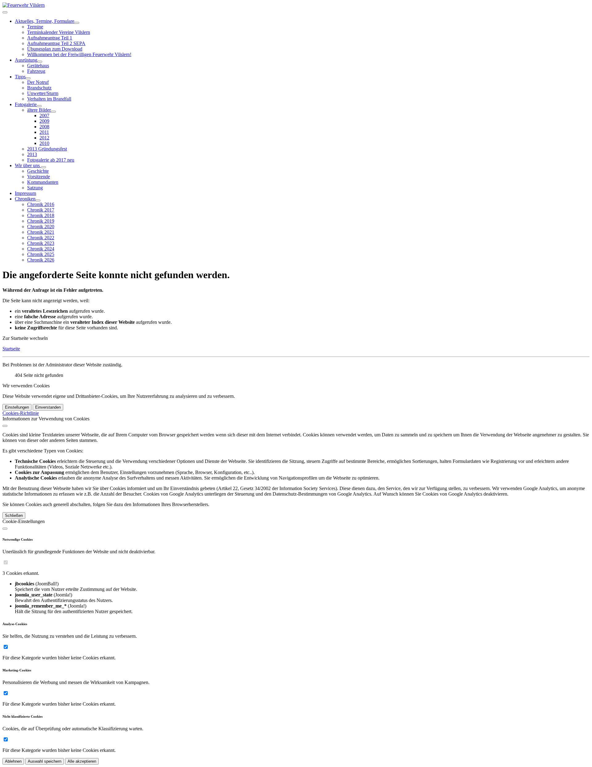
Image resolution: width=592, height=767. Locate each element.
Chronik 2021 (40, 232)
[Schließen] (4, 426)
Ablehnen (13, 761)
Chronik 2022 (40, 237)
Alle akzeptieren (82, 761)
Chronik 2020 (40, 226)
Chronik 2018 (40, 215)
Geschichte (38, 171)
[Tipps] (28, 78)
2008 (44, 126)
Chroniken (25, 198)
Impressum (25, 193)
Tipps (20, 76)
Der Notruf (38, 82)
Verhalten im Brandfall (49, 98)
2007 (44, 115)
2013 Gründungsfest (47, 148)
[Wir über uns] (43, 167)
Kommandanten (42, 182)
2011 (44, 132)
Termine (35, 26)
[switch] (6, 562)
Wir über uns (28, 165)
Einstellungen (17, 407)
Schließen (14, 515)
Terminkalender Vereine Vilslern (58, 32)
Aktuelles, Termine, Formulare (44, 21)
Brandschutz (39, 87)
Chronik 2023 (40, 243)
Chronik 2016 (40, 204)
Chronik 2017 (40, 209)
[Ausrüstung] (39, 62)
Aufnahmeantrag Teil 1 (49, 37)
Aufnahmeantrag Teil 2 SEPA (56, 43)
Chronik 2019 (40, 221)
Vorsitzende (38, 176)
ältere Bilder (39, 110)
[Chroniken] (37, 200)
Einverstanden (48, 407)
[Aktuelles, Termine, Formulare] (76, 23)
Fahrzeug (36, 71)
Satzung (35, 187)
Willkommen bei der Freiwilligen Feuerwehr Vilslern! (79, 54)
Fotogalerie (26, 104)
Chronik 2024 (40, 248)
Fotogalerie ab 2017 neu (50, 160)
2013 (32, 154)
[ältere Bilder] (53, 112)
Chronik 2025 (40, 254)
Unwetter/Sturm (42, 93)
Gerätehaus (38, 65)
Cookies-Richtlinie (20, 413)
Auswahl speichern (44, 761)
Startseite (11, 348)
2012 (44, 137)
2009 (44, 121)
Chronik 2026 (40, 259)
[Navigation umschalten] (4, 12)
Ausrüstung (26, 60)
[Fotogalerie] (39, 106)
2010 (44, 143)
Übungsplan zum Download (54, 49)
